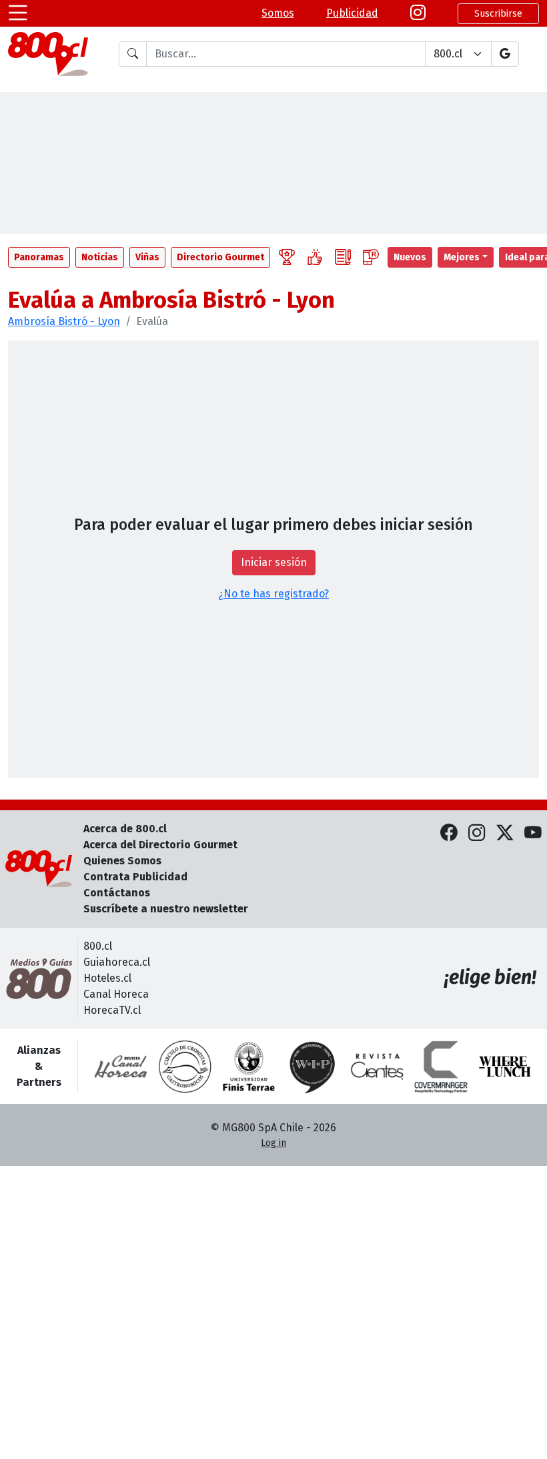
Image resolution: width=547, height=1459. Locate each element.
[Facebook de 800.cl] (449, 834)
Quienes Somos (122, 860)
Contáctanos (116, 892)
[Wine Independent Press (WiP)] (313, 1066)
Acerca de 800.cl (125, 828)
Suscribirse (498, 13)
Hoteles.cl (107, 978)
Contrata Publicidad (135, 876)
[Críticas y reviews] (343, 257)
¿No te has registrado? (273, 593)
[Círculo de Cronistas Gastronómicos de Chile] (184, 1066)
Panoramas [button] (39, 257)
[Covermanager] (441, 1066)
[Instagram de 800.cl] (477, 834)
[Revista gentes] (377, 1066)
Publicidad (352, 13)
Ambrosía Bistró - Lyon (64, 321)
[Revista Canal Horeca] (120, 1066)
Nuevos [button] (410, 257)
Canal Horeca (116, 994)
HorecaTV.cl (112, 1010)
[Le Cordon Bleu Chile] (249, 1066)
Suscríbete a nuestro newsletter (165, 908)
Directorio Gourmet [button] (220, 257)
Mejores (462, 257)
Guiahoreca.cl (116, 962)
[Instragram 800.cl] (418, 13)
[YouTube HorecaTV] (533, 834)
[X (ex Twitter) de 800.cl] (505, 834)
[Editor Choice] (287, 257)
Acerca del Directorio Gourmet (160, 844)
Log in (273, 1143)
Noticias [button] (99, 257)
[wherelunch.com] (505, 1066)
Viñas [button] (147, 257)
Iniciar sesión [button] (274, 562)
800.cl (97, 946)
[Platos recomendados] (315, 257)
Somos (277, 13)
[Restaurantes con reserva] (371, 257)
